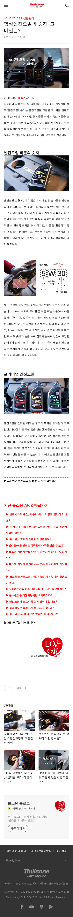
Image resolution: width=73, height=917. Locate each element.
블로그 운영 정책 (16, 850)
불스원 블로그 (19, 803)
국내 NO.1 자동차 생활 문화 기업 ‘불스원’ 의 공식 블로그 (28, 818)
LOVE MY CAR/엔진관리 (19, 18)
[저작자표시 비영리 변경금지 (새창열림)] (20, 688)
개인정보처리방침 (41, 850)
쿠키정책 (61, 850)
